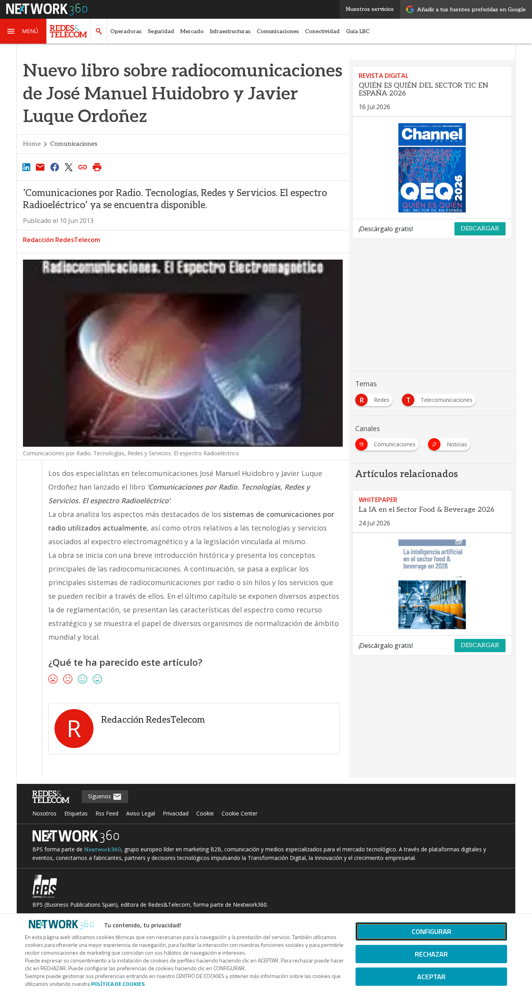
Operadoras (125, 31)
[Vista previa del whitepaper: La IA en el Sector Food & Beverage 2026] (432, 584)
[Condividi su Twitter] (68, 167)
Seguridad (161, 31)
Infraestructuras (230, 31)
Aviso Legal (140, 813)
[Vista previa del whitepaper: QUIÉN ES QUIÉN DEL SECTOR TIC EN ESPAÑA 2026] (432, 168)
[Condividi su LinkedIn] (26, 167)
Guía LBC (358, 31)
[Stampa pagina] (97, 167)
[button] (23, 31)
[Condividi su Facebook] (54, 167)
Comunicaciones (278, 31)
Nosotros (44, 813)
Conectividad (322, 31)
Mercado (192, 31)
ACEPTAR (431, 976)
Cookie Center (239, 813)
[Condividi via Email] (40, 167)
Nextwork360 (102, 849)
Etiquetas (76, 813)
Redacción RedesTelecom (61, 239)
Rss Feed (106, 813)
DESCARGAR (480, 228)
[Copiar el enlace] (83, 167)
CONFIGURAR (431, 931)
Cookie (205, 813)
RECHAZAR (431, 954)
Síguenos (100, 796)
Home (32, 144)
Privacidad (175, 813)
